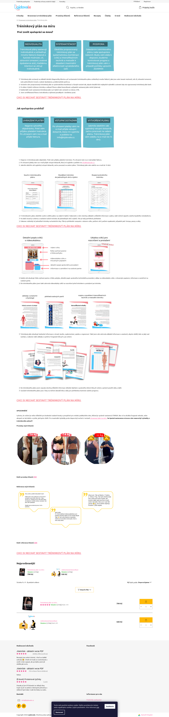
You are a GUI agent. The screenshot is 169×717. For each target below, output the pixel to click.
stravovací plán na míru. (98, 418)
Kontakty (62, 1)
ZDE (35, 477)
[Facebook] (19, 706)
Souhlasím (110, 706)
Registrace (147, 1)
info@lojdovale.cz (88, 162)
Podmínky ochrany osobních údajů (44, 1)
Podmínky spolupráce (23, 1)
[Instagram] (24, 706)
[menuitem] (20, 15)
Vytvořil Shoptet (147, 715)
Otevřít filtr (84, 590)
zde (97, 707)
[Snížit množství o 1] (141, 606)
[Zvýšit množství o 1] (150, 606)
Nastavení (59, 712)
